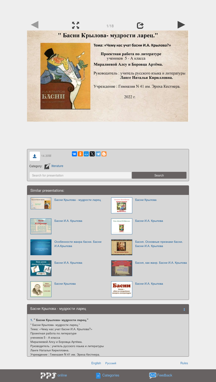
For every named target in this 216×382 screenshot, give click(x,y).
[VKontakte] (74, 153)
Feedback (164, 375)
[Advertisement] (108, 9)
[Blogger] (104, 153)
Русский (110, 363)
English (96, 363)
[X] (92, 153)
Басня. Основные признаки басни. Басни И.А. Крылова (159, 243)
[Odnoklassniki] (80, 153)
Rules (184, 363)
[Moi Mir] (86, 153)
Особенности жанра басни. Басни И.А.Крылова (77, 243)
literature (57, 166)
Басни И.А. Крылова (68, 220)
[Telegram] (98, 153)
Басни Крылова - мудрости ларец (77, 199)
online (62, 375)
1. (31, 320)
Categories (110, 375)
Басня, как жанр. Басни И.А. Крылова (161, 262)
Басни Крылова (146, 199)
